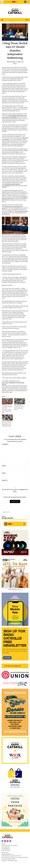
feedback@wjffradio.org (7, 854)
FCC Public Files (6, 847)
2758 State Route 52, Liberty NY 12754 (11, 855)
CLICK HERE (7, 657)
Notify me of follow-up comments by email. (15, 490)
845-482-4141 (5, 852)
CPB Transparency (6, 850)
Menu (27, 19)
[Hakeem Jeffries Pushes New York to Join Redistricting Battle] (19, 401)
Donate (3, 843)
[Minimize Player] (28, 2)
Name (4, 465)
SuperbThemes (24, 864)
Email (4, 473)
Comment (5, 444)
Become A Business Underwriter (9, 845)
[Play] (6, 524)
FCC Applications (6, 848)
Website (5, 480)
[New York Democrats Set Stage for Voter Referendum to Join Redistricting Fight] (7, 417)
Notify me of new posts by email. (15, 497)
